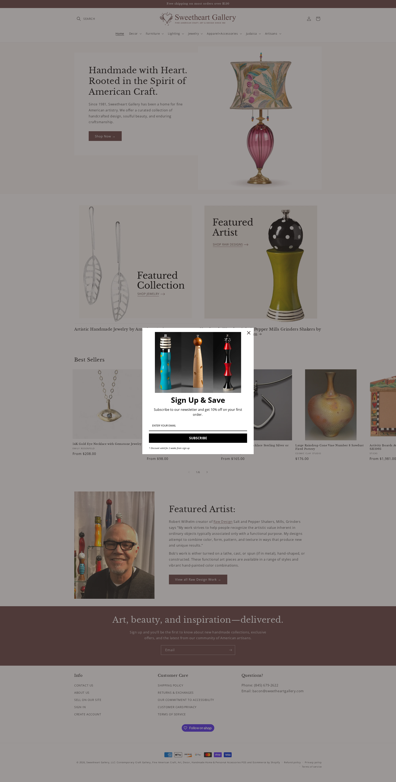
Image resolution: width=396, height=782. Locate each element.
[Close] (249, 333)
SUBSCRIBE (198, 438)
